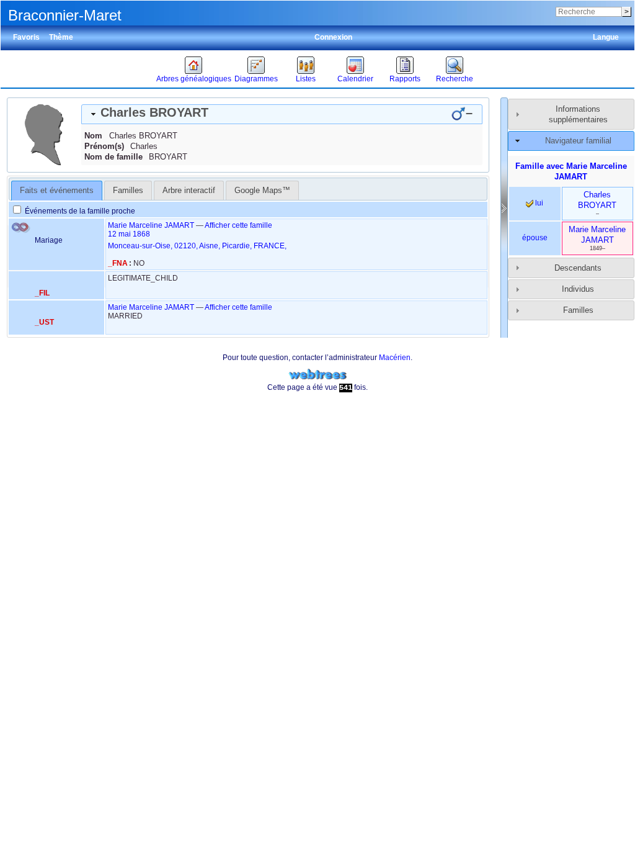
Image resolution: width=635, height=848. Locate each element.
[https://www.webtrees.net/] (317, 374)
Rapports (404, 78)
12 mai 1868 (129, 234)
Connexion (333, 37)
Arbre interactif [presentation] (188, 190)
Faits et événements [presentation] (57, 190)
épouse (535, 237)
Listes (306, 78)
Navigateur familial (578, 140)
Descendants (578, 268)
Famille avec (571, 171)
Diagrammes (256, 78)
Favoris (26, 37)
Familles (578, 310)
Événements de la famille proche (79, 211)
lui (538, 203)
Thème (61, 37)
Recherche (454, 78)
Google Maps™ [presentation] (262, 190)
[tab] (281, 114)
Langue (606, 37)
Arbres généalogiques (193, 78)
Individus (578, 289)
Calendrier (355, 78)
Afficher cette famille (238, 225)
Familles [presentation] (128, 190)
